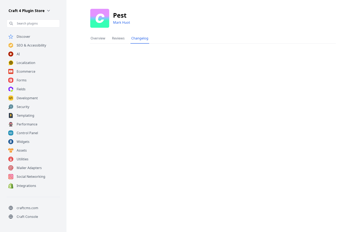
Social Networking (31, 176)
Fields (21, 89)
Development (27, 98)
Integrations (26, 185)
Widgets (23, 141)
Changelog (139, 38)
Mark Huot (121, 22)
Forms (22, 80)
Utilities (22, 159)
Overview (98, 38)
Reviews (118, 38)
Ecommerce (26, 71)
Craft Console (27, 216)
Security (23, 106)
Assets (22, 150)
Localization (26, 62)
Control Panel (27, 133)
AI (18, 54)
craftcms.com (27, 208)
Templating (25, 115)
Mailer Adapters (29, 168)
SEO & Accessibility (31, 45)
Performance (27, 124)
